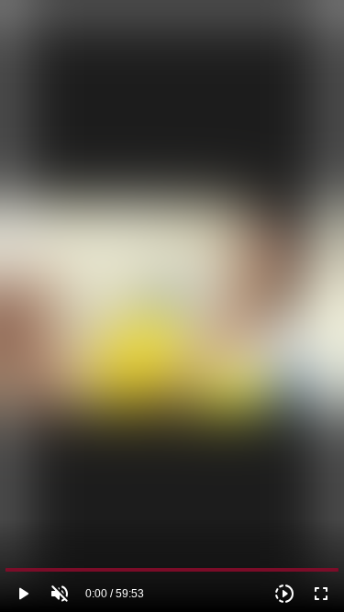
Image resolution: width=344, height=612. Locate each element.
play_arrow (23, 594)
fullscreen (321, 594)
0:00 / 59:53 (114, 593)
